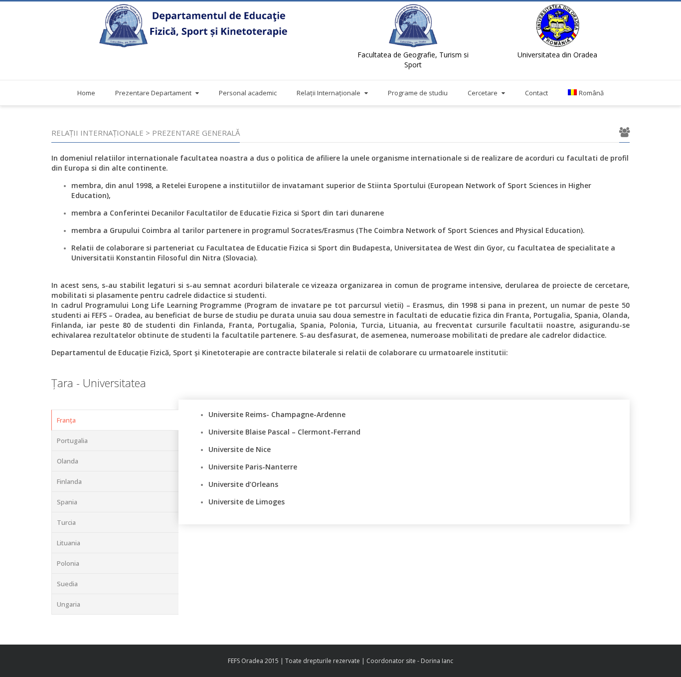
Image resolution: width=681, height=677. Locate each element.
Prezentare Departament (153, 92)
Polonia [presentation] (68, 563)
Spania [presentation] (67, 501)
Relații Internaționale (328, 92)
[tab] (115, 420)
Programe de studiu (418, 92)
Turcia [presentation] (66, 522)
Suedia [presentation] (67, 583)
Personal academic (248, 92)
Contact (536, 92)
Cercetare (483, 92)
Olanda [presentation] (67, 460)
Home (86, 92)
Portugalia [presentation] (72, 440)
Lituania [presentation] (68, 542)
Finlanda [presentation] (69, 481)
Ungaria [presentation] (68, 604)
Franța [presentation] (66, 420)
